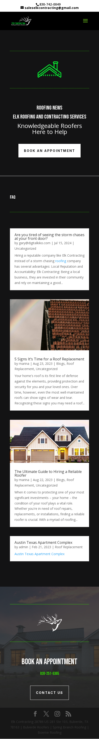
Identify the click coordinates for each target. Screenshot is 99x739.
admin (23, 547)
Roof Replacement (69, 547)
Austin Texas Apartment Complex (44, 542)
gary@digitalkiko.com (34, 243)
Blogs (60, 363)
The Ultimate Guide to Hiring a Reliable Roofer (48, 473)
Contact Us (49, 693)
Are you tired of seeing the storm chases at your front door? (49, 236)
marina (24, 363)
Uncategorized (25, 248)
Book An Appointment (49, 151)
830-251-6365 (49, 673)
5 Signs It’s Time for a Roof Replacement (49, 359)
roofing (60, 261)
